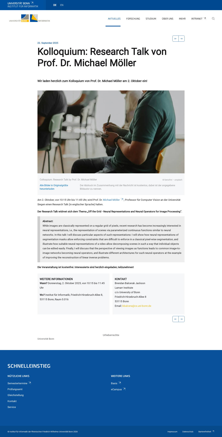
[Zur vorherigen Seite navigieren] (175, 39)
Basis (114, 383)
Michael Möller (111, 199)
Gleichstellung (16, 395)
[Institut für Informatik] (29, 18)
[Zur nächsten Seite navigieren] (182, 39)
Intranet (196, 18)
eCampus (116, 389)
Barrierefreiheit (204, 431)
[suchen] (212, 20)
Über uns (167, 18)
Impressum (172, 431)
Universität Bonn (19, 3)
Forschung (133, 18)
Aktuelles (114, 18)
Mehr (182, 18)
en (61, 4)
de (54, 4)
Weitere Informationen (56, 279)
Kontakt (121, 279)
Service (12, 407)
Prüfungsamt (15, 389)
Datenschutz (187, 431)
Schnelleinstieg (29, 366)
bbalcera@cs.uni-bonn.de (136, 305)
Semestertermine (17, 383)
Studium (151, 18)
